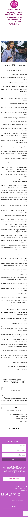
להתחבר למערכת (21, 432)
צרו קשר (14, 459)
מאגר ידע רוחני (14, 479)
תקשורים (9, 70)
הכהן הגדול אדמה (16, 70)
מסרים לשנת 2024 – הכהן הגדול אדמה (14, 66)
